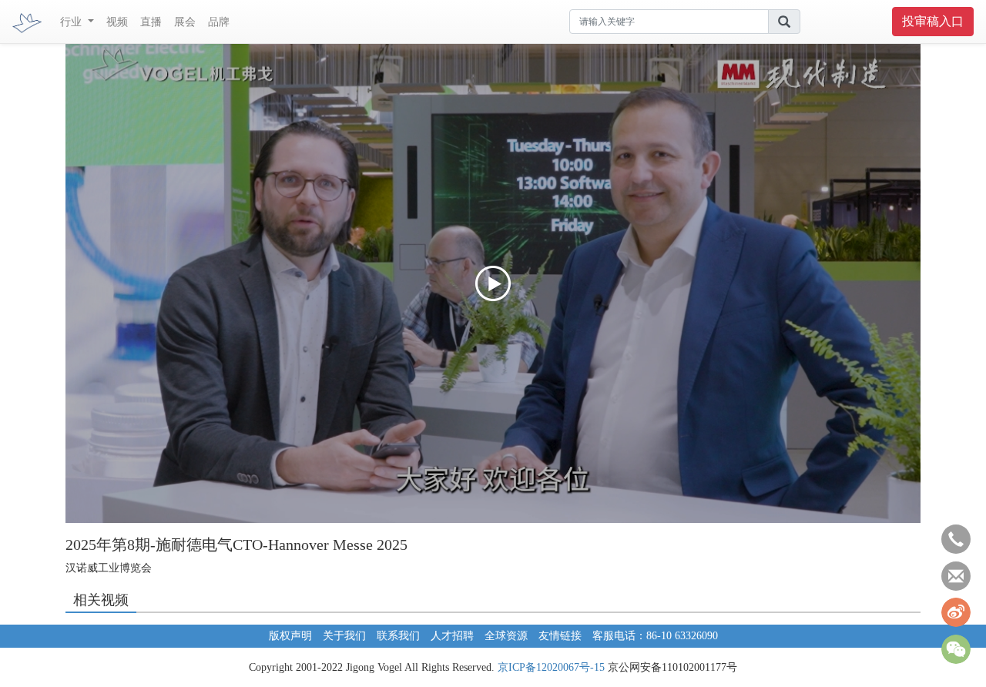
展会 (185, 22)
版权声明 (290, 636)
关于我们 (344, 636)
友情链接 (560, 636)
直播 (151, 22)
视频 (117, 22)
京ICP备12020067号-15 (551, 667)
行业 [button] (72, 22)
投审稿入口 (933, 21)
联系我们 (398, 636)
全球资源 (506, 636)
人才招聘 (452, 636)
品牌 (219, 22)
